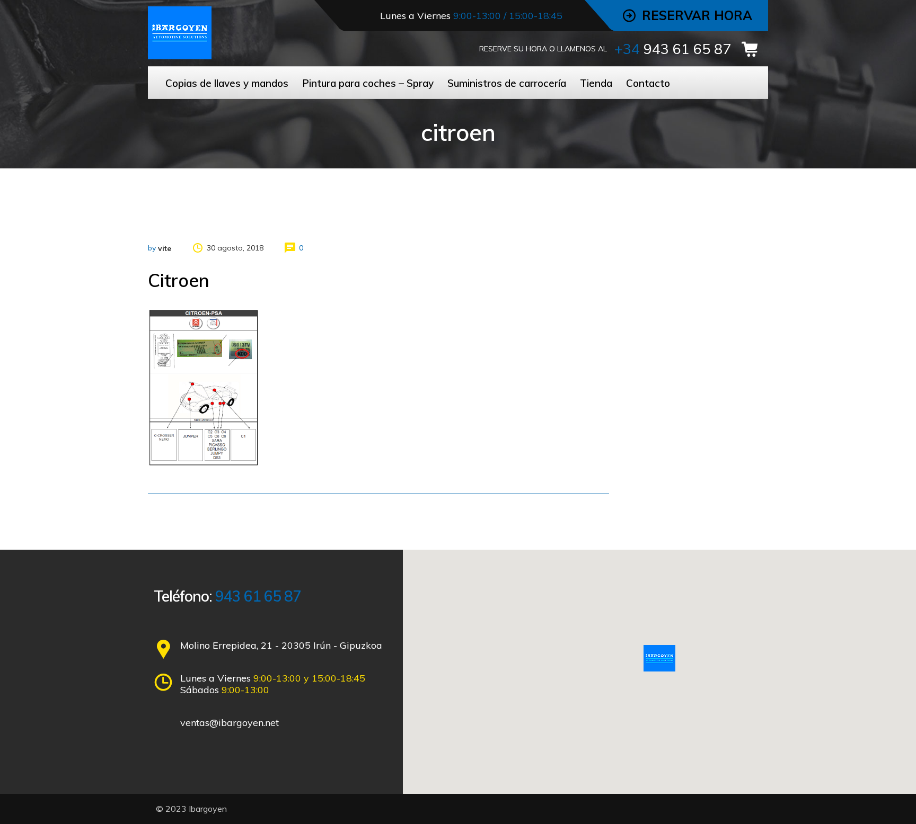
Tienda (596, 83)
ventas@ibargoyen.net (229, 722)
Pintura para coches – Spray (368, 83)
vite (164, 248)
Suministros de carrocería (506, 83)
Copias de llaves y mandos (226, 83)
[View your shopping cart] (753, 49)
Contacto (648, 83)
